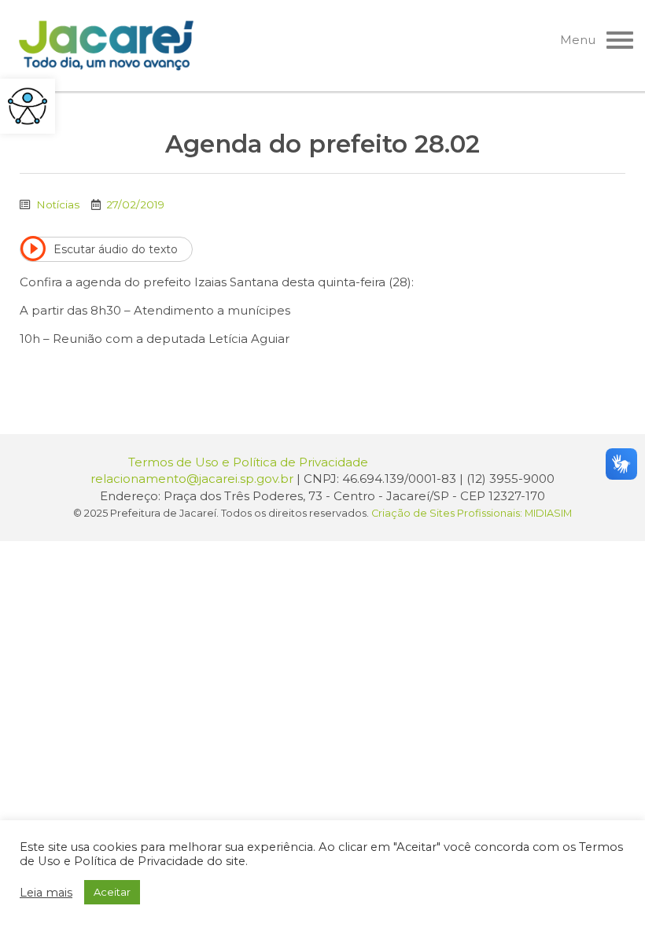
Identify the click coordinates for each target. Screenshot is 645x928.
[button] (27, 106)
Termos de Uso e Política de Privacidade (248, 462)
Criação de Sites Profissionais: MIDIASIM (471, 513)
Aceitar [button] (112, 892)
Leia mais (46, 893)
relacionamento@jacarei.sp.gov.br (191, 478)
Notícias (57, 204)
